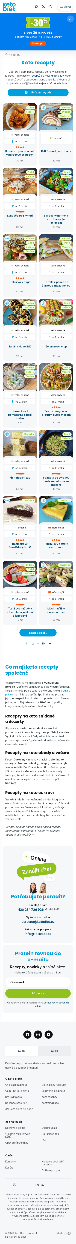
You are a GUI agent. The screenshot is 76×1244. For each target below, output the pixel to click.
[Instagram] (38, 1034)
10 (43, 643)
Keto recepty (49, 1097)
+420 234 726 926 (30, 909)
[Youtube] (49, 1034)
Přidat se (38, 993)
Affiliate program (51, 1170)
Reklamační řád (50, 1133)
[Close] (70, 19)
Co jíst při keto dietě (17, 1090)
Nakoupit (38, 43)
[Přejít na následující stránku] (49, 643)
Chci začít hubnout (16, 1084)
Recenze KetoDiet (16, 1103)
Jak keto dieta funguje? (19, 1109)
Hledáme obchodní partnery (52, 1163)
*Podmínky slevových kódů (17, 1135)
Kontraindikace (50, 1103)
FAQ (44, 1140)
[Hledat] (36, 6)
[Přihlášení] (43, 6)
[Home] (6, 54)
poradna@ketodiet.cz (38, 921)
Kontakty (10, 1161)
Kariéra (9, 1167)
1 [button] (26, 643)
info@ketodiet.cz (38, 933)
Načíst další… (38, 632)
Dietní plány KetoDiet (54, 1084)
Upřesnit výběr (41, 92)
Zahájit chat (37, 870)
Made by (62, 1233)
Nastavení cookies (16, 1236)
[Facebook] (27, 1034)
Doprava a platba (15, 1127)
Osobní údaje (49, 1127)
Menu (67, 7)
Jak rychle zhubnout (53, 1090)
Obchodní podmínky (16, 1142)
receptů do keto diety (44, 75)
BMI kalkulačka (13, 1097)
